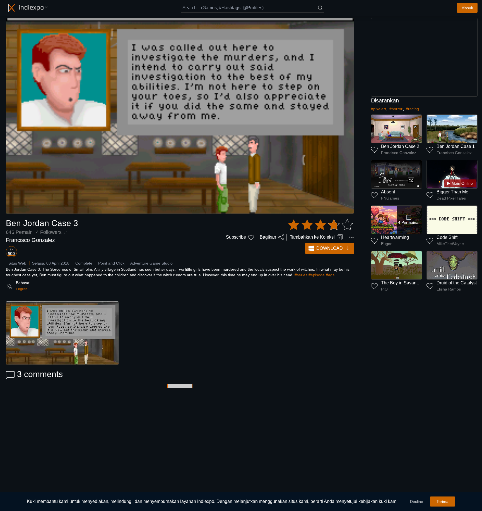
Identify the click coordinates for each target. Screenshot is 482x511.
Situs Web (17, 263)
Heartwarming (395, 237)
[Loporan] (351, 237)
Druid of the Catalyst (457, 282)
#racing (412, 109)
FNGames (390, 198)
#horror (396, 109)
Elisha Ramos (449, 289)
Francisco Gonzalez (30, 240)
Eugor (386, 243)
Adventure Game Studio (151, 263)
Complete (83, 263)
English (21, 289)
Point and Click (111, 263)
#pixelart (378, 109)
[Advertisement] (424, 57)
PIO (384, 289)
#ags (330, 275)
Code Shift (447, 237)
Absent (388, 191)
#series (301, 275)
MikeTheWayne (450, 243)
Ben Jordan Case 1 (456, 146)
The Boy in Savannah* (403, 282)
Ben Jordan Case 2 (400, 146)
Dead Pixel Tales (451, 198)
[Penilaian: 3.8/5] (320, 225)
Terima (443, 501)
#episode (317, 275)
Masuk (467, 8)
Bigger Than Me (452, 191)
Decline (416, 501)
